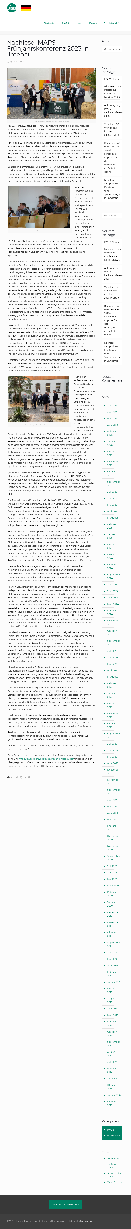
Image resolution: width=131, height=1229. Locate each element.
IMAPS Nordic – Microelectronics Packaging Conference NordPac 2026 (112, 88)
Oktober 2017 (112, 1033)
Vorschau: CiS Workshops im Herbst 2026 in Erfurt (111, 129)
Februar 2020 (111, 894)
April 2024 (113, 597)
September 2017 (113, 1043)
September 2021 (113, 791)
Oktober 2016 (112, 1087)
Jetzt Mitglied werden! (65, 1204)
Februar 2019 (111, 974)
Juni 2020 (112, 872)
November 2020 (113, 848)
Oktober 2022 (112, 725)
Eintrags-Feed (112, 1166)
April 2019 (112, 965)
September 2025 (113, 483)
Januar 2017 (114, 1078)
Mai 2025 (112, 504)
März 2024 (113, 604)
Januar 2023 (111, 695)
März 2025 (112, 517)
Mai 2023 (112, 663)
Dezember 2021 (113, 771)
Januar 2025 (111, 536)
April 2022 (112, 763)
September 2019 (113, 944)
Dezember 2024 (113, 546)
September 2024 (113, 576)
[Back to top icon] (114, 1222)
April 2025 (112, 511)
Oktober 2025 (112, 473)
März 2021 (112, 819)
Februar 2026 (111, 433)
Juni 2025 (112, 498)
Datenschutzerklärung (80, 1221)
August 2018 (111, 1000)
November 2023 (113, 622)
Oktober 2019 (112, 934)
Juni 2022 (112, 750)
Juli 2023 (112, 650)
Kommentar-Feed (114, 1175)
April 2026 (112, 424)
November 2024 (113, 556)
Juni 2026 (112, 412)
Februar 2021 (111, 827)
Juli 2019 (112, 952)
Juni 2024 (112, 591)
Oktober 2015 (112, 1103)
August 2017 (111, 1053)
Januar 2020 (111, 904)
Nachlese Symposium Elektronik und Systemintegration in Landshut (112, 189)
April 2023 (112, 670)
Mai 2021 (112, 806)
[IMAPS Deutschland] (22, 7)
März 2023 (112, 676)
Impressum (59, 1221)
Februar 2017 (111, 1070)
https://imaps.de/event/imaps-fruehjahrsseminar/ (46, 758)
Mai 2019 (112, 959)
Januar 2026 (111, 443)
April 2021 (112, 812)
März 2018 (112, 1015)
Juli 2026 (112, 405)
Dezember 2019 (113, 914)
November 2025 (113, 463)
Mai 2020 (112, 879)
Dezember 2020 (113, 838)
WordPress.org (114, 1182)
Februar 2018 (111, 1023)
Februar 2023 (111, 685)
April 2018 (112, 1008)
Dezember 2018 (113, 990)
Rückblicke (113, 1135)
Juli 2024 (112, 584)
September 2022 (113, 735)
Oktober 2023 (112, 632)
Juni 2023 (112, 657)
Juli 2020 (112, 866)
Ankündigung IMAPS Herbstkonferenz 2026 (112, 110)
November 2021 (113, 781)
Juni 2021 (112, 800)
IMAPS (110, 1129)
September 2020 (113, 858)
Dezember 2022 (113, 705)
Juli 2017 (112, 1062)
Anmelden (113, 1158)
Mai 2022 (112, 756)
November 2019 (113, 924)
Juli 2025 (112, 491)
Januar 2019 (114, 982)
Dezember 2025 (113, 453)
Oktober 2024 (112, 566)
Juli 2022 (112, 743)
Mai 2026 (112, 418)
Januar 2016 (114, 1095)
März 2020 (113, 885)
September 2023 (113, 642)
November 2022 (113, 715)
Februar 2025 (111, 526)
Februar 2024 (111, 612)
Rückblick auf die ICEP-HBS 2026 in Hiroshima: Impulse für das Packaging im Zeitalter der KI (111, 157)
